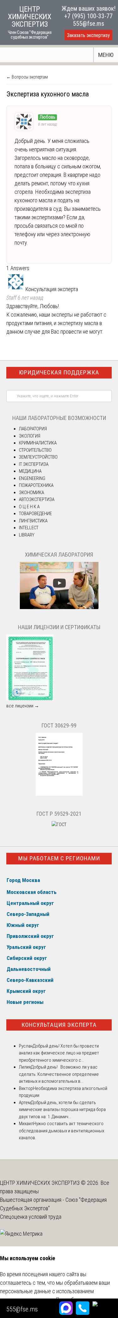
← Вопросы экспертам (27, 76)
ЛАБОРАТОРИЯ (33, 429)
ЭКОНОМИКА (31, 492)
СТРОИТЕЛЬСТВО (35, 450)
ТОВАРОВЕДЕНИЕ (35, 513)
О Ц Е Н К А (29, 506)
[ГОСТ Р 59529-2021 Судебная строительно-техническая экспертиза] (59, 824)
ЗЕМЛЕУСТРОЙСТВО (38, 457)
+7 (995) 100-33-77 (88, 16)
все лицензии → (22, 706)
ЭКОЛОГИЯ (29, 436)
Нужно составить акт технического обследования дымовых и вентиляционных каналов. (61, 1131)
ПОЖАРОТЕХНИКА (36, 485)
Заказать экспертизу (88, 35)
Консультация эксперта (59, 1024)
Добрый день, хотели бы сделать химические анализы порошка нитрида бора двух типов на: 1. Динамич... (62, 1109)
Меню (106, 54)
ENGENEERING (32, 478)
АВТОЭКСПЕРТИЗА (36, 499)
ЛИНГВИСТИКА (33, 521)
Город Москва (23, 880)
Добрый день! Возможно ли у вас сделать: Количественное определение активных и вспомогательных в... (59, 1074)
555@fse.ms (88, 23)
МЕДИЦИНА (30, 471)
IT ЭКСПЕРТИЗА (33, 464)
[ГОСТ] (59, 794)
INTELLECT (28, 528)
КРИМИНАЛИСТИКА (38, 443)
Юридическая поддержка (59, 372)
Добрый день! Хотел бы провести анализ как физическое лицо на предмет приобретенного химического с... (59, 1053)
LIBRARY (26, 535)
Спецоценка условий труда (30, 1216)
